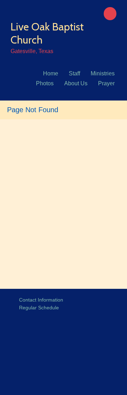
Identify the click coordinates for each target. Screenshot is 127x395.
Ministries (103, 73)
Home (50, 73)
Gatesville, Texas (32, 51)
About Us (75, 83)
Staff (74, 73)
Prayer (106, 83)
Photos (45, 83)
